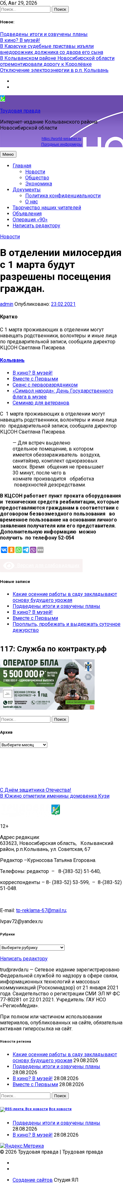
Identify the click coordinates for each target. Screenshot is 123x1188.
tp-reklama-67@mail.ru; (41, 910)
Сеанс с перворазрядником (45, 385)
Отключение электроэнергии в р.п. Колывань (54, 70)
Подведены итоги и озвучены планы (44, 34)
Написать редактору (36, 226)
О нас (31, 202)
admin (6, 304)
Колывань (12, 360)
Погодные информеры (61, 144)
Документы (27, 190)
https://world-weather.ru (61, 139)
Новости (35, 172)
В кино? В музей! (20, 40)
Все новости (60, 1109)
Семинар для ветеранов (41, 403)
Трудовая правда (20, 111)
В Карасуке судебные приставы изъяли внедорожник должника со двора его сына (51, 49)
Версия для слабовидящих (47, 565)
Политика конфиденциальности (63, 196)
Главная (22, 166)
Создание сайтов (33, 1180)
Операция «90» (30, 220)
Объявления (27, 214)
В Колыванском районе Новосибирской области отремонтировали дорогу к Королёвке (57, 61)
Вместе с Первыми (35, 379)
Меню (8, 154)
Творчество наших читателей (47, 208)
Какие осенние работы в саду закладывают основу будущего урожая (65, 597)
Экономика (38, 184)
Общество (37, 178)
